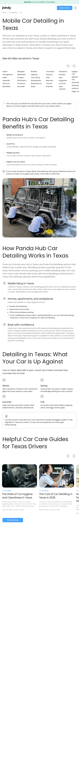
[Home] (6, 8)
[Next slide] (74, 65)
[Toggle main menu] (75, 8)
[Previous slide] (68, 65)
